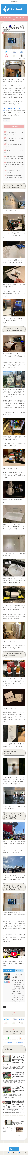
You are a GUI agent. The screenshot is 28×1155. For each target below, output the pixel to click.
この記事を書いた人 (9, 970)
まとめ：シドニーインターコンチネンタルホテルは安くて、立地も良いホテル (14, 164)
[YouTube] (9, 982)
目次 (13, 126)
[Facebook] (7, 982)
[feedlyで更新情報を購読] (8, 1037)
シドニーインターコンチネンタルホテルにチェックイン (13, 133)
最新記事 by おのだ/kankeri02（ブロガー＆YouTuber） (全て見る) (15, 176)
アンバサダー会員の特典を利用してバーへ (13, 145)
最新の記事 (19, 970)
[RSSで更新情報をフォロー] (20, 1037)
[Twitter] (5, 982)
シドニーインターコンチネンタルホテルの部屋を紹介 (13, 139)
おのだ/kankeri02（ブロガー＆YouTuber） (14, 171)
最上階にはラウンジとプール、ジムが (13, 151)
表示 (7, 120)
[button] (21, 55)
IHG (5, 1007)
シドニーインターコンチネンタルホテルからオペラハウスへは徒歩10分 (13, 157)
